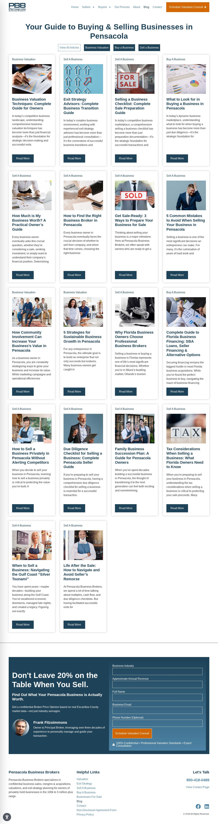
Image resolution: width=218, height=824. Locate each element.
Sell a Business (149, 47)
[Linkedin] (206, 806)
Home (75, 7)
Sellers (86, 7)
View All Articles (69, 47)
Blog (146, 7)
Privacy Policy (85, 814)
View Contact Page (197, 787)
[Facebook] (198, 806)
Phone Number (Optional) (127, 717)
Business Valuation (97, 47)
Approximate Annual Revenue (130, 678)
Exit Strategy (84, 783)
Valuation (82, 779)
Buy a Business (124, 47)
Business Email (121, 704)
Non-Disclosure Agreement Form (96, 810)
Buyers (102, 7)
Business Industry (123, 665)
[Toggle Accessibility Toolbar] (7, 817)
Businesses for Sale (89, 797)
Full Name (118, 691)
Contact (157, 7)
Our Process (122, 7)
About (136, 7)
